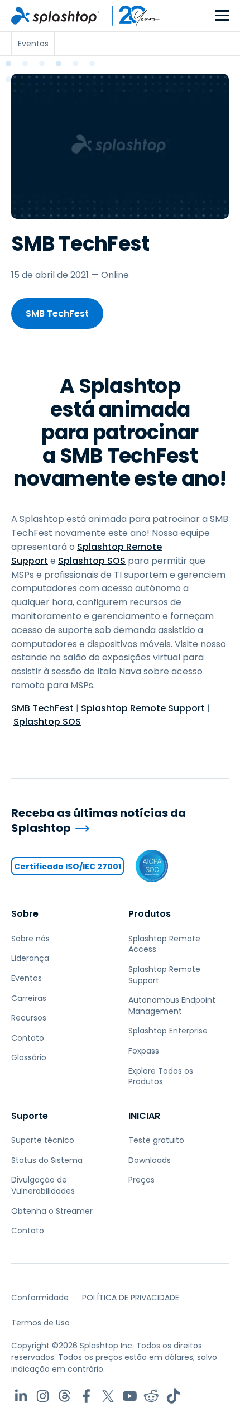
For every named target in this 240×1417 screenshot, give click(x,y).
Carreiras (28, 998)
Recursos (28, 1017)
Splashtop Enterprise (168, 1030)
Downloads (149, 1160)
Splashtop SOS (92, 560)
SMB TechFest (57, 313)
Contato (27, 1037)
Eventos (26, 978)
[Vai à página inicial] (55, 15)
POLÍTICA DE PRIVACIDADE (130, 1297)
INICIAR (144, 1115)
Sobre (25, 913)
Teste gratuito (156, 1140)
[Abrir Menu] (222, 16)
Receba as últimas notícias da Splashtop (98, 820)
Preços (141, 1179)
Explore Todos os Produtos (160, 1076)
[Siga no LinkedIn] (21, 1396)
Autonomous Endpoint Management (171, 1005)
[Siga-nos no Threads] (64, 1396)
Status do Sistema (47, 1160)
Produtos (149, 913)
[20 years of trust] (130, 15)
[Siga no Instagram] (42, 1396)
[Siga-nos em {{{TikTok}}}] (173, 1396)
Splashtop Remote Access (164, 944)
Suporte (29, 1115)
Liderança (30, 958)
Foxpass (143, 1050)
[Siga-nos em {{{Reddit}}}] (151, 1396)
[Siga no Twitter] (108, 1396)
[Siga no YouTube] (130, 1396)
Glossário (28, 1057)
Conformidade (40, 1297)
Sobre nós (30, 938)
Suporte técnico (42, 1140)
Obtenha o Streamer (52, 1211)
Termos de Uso (40, 1322)
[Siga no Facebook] (86, 1396)
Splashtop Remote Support (143, 708)
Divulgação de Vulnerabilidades (43, 1185)
